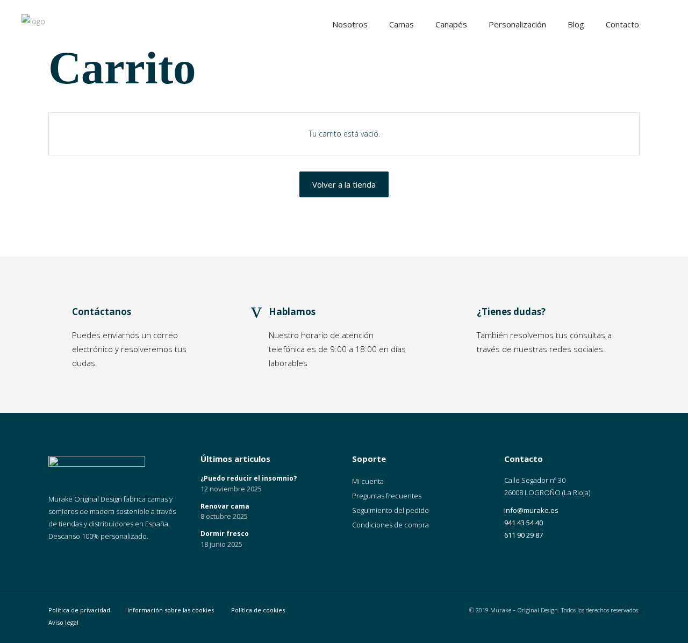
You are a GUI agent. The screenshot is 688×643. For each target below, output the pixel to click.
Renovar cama (224, 506)
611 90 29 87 (523, 535)
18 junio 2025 (221, 544)
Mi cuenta (368, 481)
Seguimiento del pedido (390, 510)
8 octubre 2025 (224, 516)
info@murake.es (531, 510)
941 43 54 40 (523, 522)
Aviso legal (63, 622)
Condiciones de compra (390, 525)
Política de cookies (258, 610)
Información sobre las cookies (170, 610)
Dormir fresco (224, 533)
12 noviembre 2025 (231, 489)
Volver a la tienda (344, 184)
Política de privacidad (79, 610)
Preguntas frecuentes (386, 496)
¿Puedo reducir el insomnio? (248, 478)
